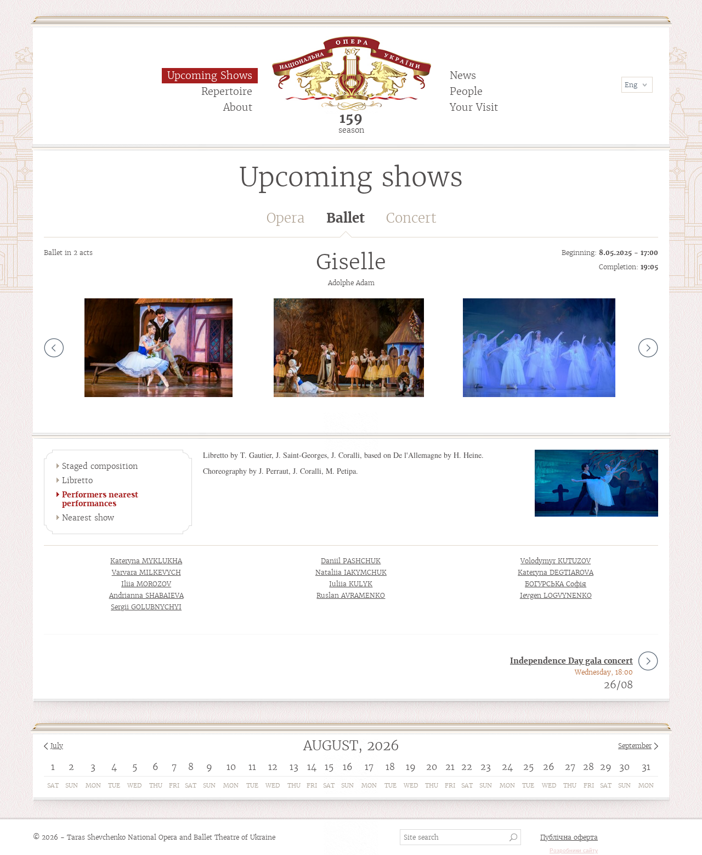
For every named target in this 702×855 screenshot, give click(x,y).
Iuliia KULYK (350, 584)
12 (273, 766)
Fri (174, 785)
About (237, 107)
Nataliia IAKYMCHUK (351, 572)
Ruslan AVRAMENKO (350, 595)
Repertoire (226, 91)
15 (329, 766)
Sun (71, 785)
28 (588, 766)
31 (646, 766)
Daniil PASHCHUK (351, 561)
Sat (53, 785)
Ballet (345, 218)
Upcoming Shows (209, 75)
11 (252, 766)
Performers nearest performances (100, 499)
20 (431, 766)
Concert (411, 218)
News (463, 75)
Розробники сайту (574, 850)
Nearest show (88, 517)
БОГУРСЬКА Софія (555, 584)
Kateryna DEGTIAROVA (555, 572)
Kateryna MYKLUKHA (146, 561)
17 (369, 766)
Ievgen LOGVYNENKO (556, 595)
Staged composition (100, 466)
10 (231, 766)
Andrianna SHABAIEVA (146, 595)
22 (466, 766)
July (56, 745)
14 (311, 766)
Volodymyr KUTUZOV (555, 561)
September (635, 745)
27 (570, 766)
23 (485, 766)
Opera (285, 218)
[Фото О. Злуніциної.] (348, 347)
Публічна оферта (569, 837)
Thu (155, 785)
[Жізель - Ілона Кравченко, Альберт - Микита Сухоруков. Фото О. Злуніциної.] (158, 347)
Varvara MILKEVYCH (146, 572)
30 (624, 766)
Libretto (77, 480)
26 (548, 766)
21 (450, 766)
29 (606, 766)
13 (294, 766)
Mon (93, 785)
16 (348, 766)
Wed (134, 785)
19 (411, 766)
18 (390, 766)
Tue (114, 785)
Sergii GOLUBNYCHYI (146, 607)
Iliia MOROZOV (146, 584)
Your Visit (474, 107)
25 (528, 766)
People (466, 91)
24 (507, 766)
